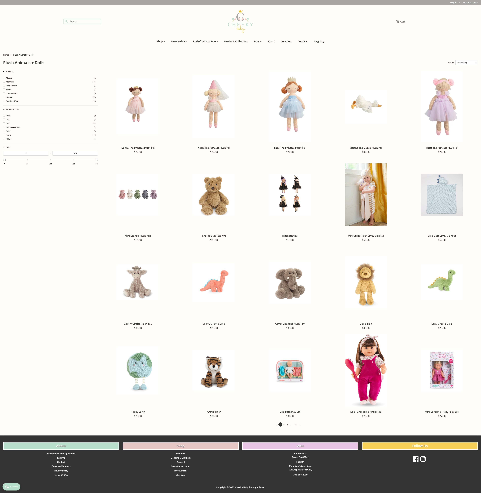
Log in (453, 2)
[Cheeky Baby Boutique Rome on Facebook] (416, 460)
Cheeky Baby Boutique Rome (250, 487)
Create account (470, 2)
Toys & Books (181, 470)
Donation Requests (61, 466)
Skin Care (181, 475)
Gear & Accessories (181, 466)
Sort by (451, 63)
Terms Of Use (61, 475)
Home (6, 54)
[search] (85, 21)
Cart (402, 21)
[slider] (4, 160)
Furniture (180, 453)
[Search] (66, 21)
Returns (61, 457)
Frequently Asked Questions (61, 453)
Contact (61, 462)
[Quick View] (171, 162)
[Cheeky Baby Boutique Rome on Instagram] (423, 460)
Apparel (181, 462)
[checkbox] (51, 77)
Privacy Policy (61, 470)
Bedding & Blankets (181, 457)
